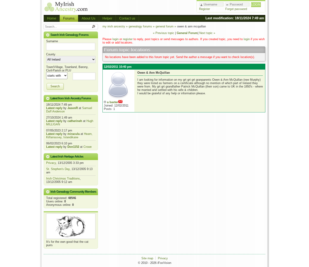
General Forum (187, 33)
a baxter (112, 102)
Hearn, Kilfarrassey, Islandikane (69, 135)
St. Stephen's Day (58, 169)
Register (204, 9)
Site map (147, 258)
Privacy (51, 163)
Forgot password (236, 9)
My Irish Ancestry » (115, 26)
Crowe (87, 146)
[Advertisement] (142, 7)
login (115, 39)
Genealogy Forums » (141, 26)
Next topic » (207, 33)
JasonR (72, 108)
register (128, 39)
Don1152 (73, 146)
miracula (73, 134)
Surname (52, 41)
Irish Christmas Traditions (63, 178)
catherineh (74, 121)
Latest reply (54, 108)
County (50, 54)
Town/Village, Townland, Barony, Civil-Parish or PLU (67, 68)
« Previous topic (163, 33)
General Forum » (166, 26)
